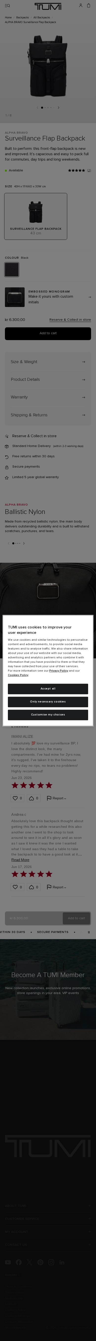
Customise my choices (48, 714)
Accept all (48, 689)
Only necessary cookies (48, 701)
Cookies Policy (18, 675)
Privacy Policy (58, 671)
